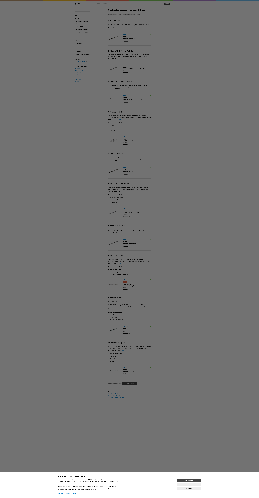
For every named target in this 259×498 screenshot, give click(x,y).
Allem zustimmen (189, 480)
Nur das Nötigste (189, 484)
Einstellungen (188, 488)
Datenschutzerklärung (70, 493)
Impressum (60, 493)
